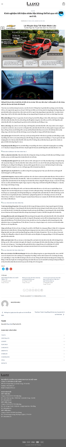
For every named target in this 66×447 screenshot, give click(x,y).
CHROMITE (4, 347)
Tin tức (33, 10)
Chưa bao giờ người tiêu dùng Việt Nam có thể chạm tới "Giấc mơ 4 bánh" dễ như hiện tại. (52, 279)
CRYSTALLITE (5, 338)
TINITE (3, 335)
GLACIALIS (4, 344)
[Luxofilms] (33, 4)
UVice (3, 360)
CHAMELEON (5, 357)
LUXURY (3, 341)
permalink (43, 296)
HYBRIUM (4, 354)
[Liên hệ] (61, 12)
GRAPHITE (4, 350)
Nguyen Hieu (41, 20)
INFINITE (4, 363)
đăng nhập (9, 324)
